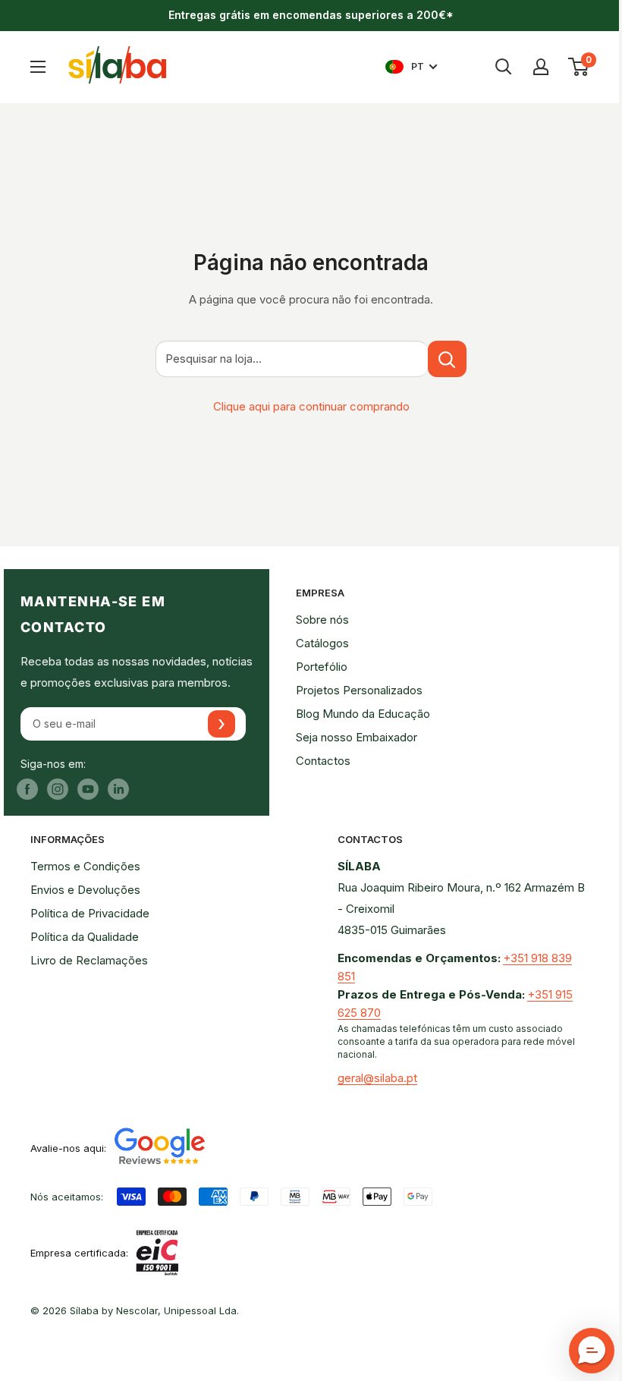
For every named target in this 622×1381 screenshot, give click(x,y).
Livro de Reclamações (89, 960)
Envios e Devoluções (85, 889)
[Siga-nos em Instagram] (57, 789)
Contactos (323, 760)
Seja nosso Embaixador (356, 737)
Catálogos (322, 643)
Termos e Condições (85, 866)
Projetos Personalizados (359, 690)
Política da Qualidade (84, 937)
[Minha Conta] (540, 66)
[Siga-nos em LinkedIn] (118, 789)
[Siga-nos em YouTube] (88, 789)
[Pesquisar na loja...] (447, 359)
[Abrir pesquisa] (503, 66)
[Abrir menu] (38, 67)
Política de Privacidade (89, 913)
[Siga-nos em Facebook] (27, 789)
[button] (591, 1350)
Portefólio (321, 666)
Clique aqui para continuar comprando (311, 406)
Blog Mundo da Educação (363, 713)
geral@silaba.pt (377, 1078)
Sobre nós (322, 619)
